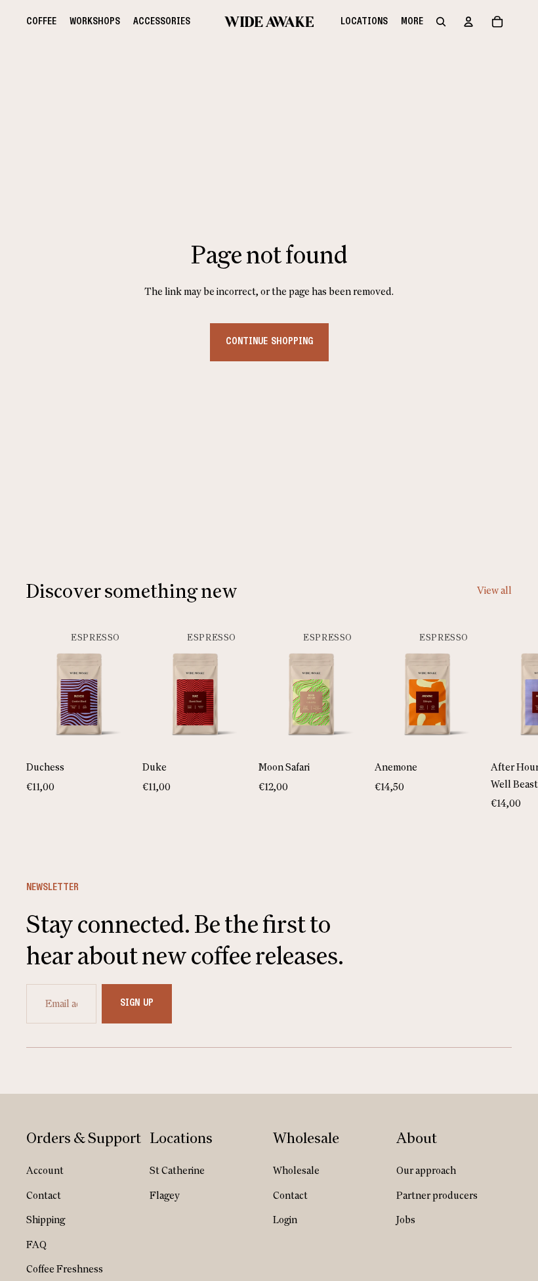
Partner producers (437, 1195)
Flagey (165, 1195)
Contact (43, 1195)
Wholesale (296, 1170)
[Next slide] (497, 715)
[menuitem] (41, 21)
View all (494, 590)
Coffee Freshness (64, 1269)
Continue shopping (269, 341)
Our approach (426, 1170)
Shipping (45, 1219)
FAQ (36, 1244)
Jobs (405, 1219)
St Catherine (177, 1170)
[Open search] (440, 21)
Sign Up (137, 1003)
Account (45, 1170)
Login (285, 1219)
